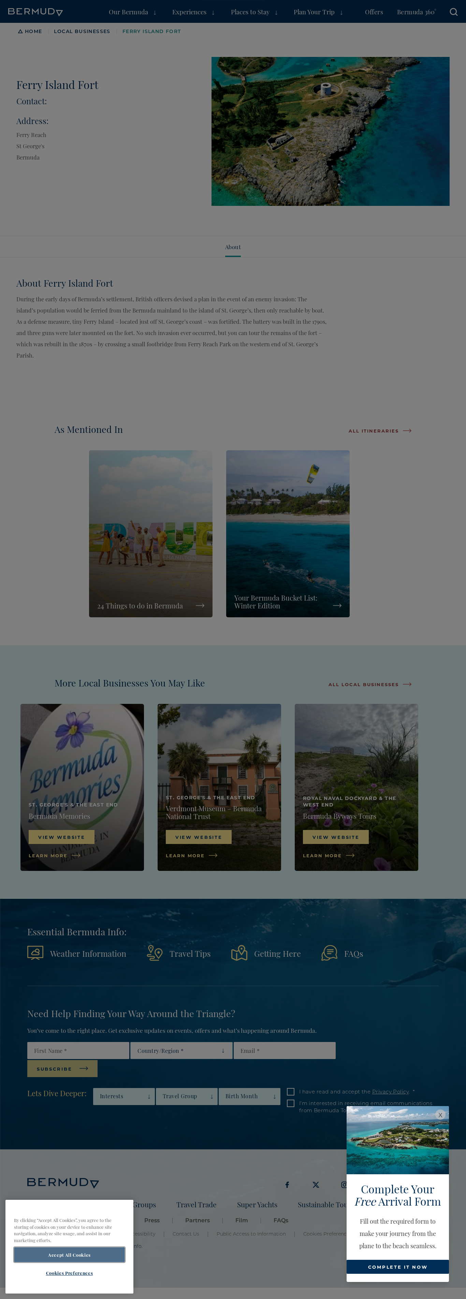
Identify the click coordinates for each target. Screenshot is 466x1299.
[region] (69, 1247)
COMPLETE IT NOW (398, 1267)
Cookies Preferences (69, 1273)
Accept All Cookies (69, 1255)
